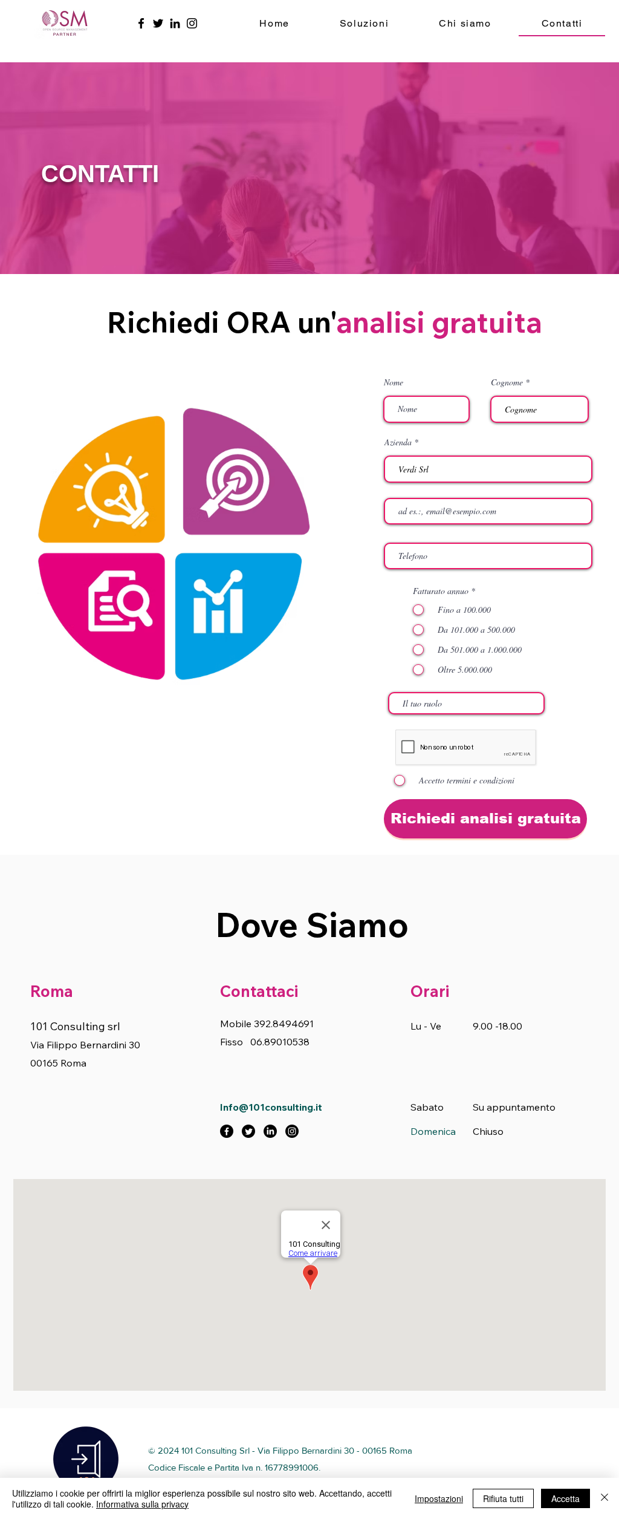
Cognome (507, 382)
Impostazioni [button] (439, 1498)
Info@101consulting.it (271, 1107)
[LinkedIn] (175, 23)
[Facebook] (141, 23)
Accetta (565, 1498)
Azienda (398, 442)
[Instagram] (192, 23)
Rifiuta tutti (503, 1498)
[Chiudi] (604, 1498)
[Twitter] (158, 23)
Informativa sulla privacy (142, 1504)
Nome (393, 382)
